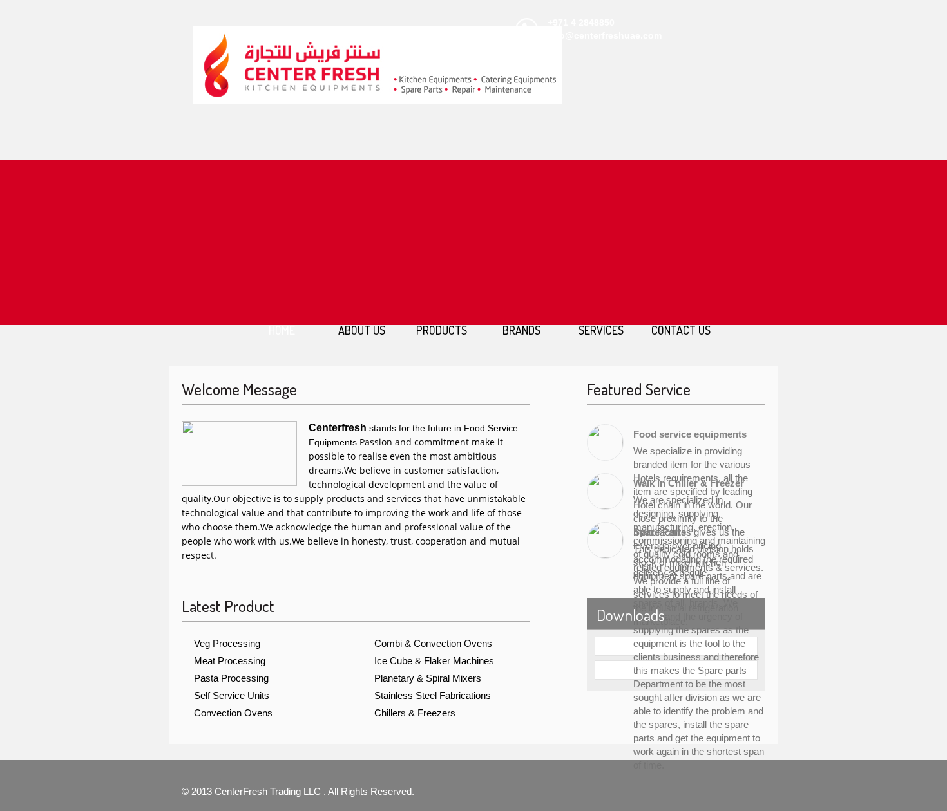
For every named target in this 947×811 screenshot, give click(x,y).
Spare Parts (659, 532)
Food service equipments (690, 434)
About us (361, 330)
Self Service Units (231, 695)
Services (601, 330)
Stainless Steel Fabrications (432, 695)
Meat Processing (229, 660)
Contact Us (681, 330)
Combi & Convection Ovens (433, 643)
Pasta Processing (231, 678)
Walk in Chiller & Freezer (688, 483)
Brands (521, 330)
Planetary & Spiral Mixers (427, 678)
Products (441, 330)
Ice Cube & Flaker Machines (434, 660)
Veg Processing (227, 643)
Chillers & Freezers (414, 712)
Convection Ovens (233, 712)
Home (282, 330)
